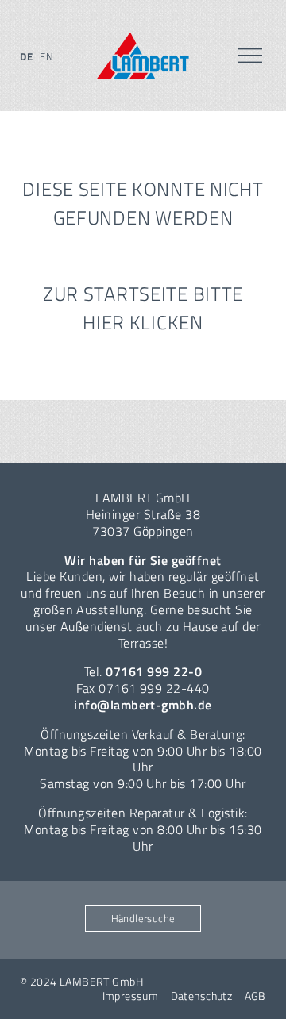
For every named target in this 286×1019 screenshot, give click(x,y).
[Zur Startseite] (143, 56)
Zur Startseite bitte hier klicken (143, 307)
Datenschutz (202, 996)
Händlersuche (143, 918)
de (26, 56)
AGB (255, 996)
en (46, 56)
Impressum (130, 996)
